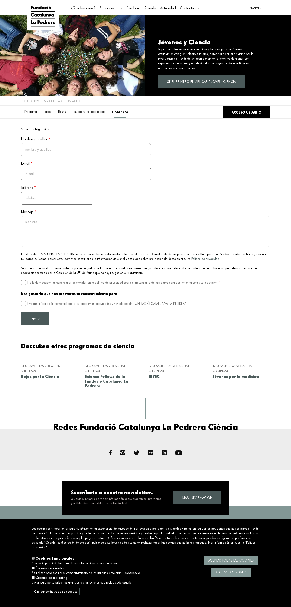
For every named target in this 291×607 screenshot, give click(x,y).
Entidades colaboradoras (89, 112)
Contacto (120, 112)
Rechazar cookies (230, 572)
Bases (62, 112)
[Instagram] (122, 452)
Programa (30, 112)
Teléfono (27, 188)
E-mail (25, 163)
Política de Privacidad (205, 259)
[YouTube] (178, 452)
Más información (197, 498)
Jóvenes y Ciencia (47, 101)
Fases (47, 112)
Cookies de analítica (50, 568)
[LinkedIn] (164, 452)
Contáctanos (189, 8)
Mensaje (27, 212)
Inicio (25, 101)
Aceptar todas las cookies (231, 560)
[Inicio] (43, 15)
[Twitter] (137, 452)
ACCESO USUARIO (246, 112)
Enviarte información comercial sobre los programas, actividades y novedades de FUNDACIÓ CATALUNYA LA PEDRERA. (107, 304)
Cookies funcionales (54, 558)
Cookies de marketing (51, 578)
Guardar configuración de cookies (55, 591)
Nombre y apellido (34, 139)
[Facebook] (110, 452)
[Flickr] (151, 452)
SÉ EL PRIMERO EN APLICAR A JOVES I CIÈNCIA (201, 82)
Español (254, 8)
